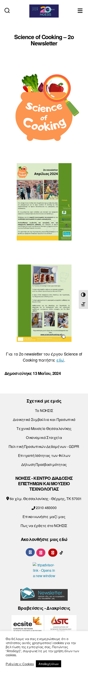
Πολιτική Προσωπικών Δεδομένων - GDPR (44, 446)
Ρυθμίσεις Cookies (20, 664)
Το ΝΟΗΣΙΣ (44, 410)
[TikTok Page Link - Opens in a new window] (61, 552)
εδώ (60, 360)
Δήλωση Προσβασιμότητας (44, 464)
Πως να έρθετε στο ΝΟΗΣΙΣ (44, 525)
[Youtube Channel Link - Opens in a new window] (53, 552)
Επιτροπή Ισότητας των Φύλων (44, 455)
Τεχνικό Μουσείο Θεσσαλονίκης (43, 428)
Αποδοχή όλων (48, 664)
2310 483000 (45, 507)
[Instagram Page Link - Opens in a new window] (41, 552)
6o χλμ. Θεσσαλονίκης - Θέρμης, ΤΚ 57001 (45, 498)
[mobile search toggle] (7, 10)
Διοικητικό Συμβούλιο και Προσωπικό (44, 419)
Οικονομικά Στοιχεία (44, 437)
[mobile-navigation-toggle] (80, 10)
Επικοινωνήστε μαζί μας (44, 516)
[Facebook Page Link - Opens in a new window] (30, 552)
